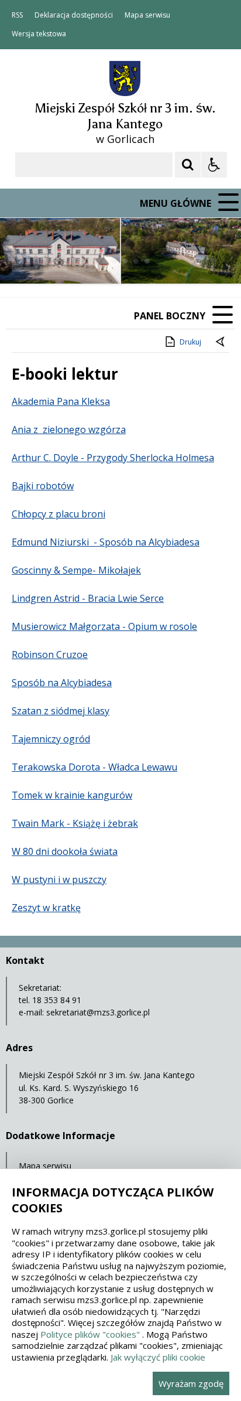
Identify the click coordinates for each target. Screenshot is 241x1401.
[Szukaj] (188, 165)
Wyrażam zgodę (191, 1383)
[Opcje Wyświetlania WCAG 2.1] (214, 165)
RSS (17, 15)
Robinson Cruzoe (50, 654)
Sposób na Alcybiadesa (62, 682)
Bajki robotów (43, 485)
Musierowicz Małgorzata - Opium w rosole (104, 626)
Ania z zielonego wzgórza (69, 429)
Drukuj (190, 342)
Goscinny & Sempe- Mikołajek (76, 570)
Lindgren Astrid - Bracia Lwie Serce (88, 598)
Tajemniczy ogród (51, 738)
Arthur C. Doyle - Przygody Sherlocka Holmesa (113, 457)
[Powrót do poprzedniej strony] (221, 342)
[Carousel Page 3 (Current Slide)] (136, 261)
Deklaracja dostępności (74, 15)
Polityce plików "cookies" (90, 1334)
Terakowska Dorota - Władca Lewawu (94, 767)
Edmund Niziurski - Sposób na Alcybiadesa (105, 542)
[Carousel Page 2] (125, 261)
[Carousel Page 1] (113, 261)
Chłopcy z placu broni (58, 513)
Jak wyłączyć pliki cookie (158, 1357)
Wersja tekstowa (39, 34)
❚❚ (24, 261)
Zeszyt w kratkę (46, 907)
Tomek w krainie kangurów (72, 795)
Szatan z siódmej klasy (60, 710)
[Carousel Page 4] (147, 261)
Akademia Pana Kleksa (61, 401)
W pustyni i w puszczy (59, 879)
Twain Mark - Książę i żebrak (75, 823)
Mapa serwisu (147, 15)
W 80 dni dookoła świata (65, 851)
